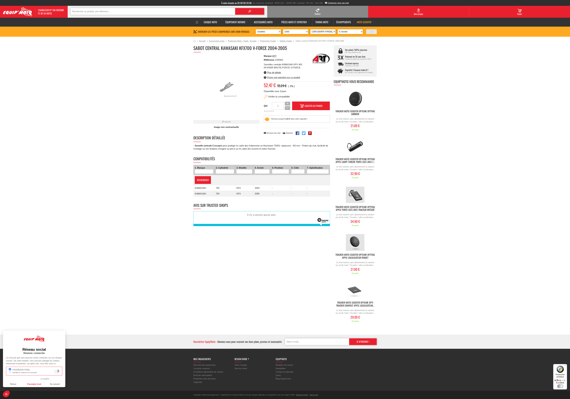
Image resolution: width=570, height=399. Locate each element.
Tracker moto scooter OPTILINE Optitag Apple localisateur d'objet (355, 256)
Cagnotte (197, 382)
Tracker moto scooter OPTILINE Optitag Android (355, 113)
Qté (265, 106)
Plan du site (314, 395)
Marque (268, 56)
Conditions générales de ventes (208, 372)
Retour (13, 384)
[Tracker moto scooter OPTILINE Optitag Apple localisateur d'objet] (355, 242)
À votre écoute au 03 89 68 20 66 (236, 3)
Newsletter (281, 368)
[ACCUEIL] (197, 22)
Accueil (194, 41)
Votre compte (241, 365)
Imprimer (289, 133)
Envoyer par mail (274, 133)
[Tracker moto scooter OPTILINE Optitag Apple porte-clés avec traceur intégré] (355, 195)
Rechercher (203, 180)
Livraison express (201, 368)
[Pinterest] (310, 133)
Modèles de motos (284, 365)
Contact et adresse (284, 372)
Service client (241, 368)
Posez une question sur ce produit (283, 77)
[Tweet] (303, 133)
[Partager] (297, 133)
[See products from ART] (321, 58)
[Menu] (565, 366)
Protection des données (204, 378)
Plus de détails (274, 72)
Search (249, 11)
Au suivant (55, 384)
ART (274, 56)
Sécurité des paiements (204, 365)
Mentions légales (302, 395)
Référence (269, 60)
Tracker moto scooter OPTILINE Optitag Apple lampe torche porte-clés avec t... (355, 161)
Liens (278, 375)
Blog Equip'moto (283, 378)
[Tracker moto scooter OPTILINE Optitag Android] (355, 99)
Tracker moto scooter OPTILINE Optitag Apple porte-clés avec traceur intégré (355, 209)
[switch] (560, 386)
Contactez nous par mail (338, 3)
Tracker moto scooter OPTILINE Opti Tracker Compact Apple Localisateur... (355, 304)
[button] (6, 394)
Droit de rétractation (202, 375)
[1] (371, 31)
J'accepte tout (34, 384)
